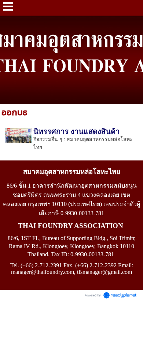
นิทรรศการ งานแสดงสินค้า (76, 131)
